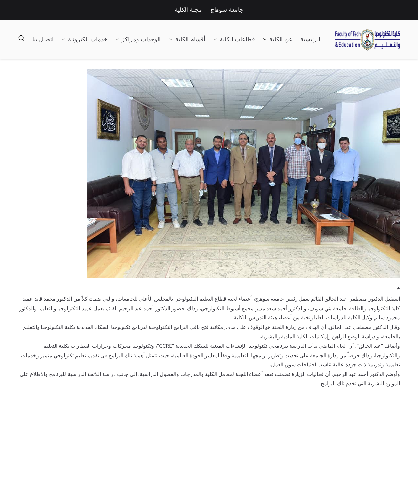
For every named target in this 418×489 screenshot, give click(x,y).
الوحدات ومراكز (141, 39)
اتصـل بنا (43, 39)
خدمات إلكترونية (87, 39)
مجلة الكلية (188, 10)
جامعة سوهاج (226, 10)
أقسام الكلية (190, 39)
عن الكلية (281, 39)
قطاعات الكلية (237, 39)
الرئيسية (310, 39)
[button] (266, 39)
